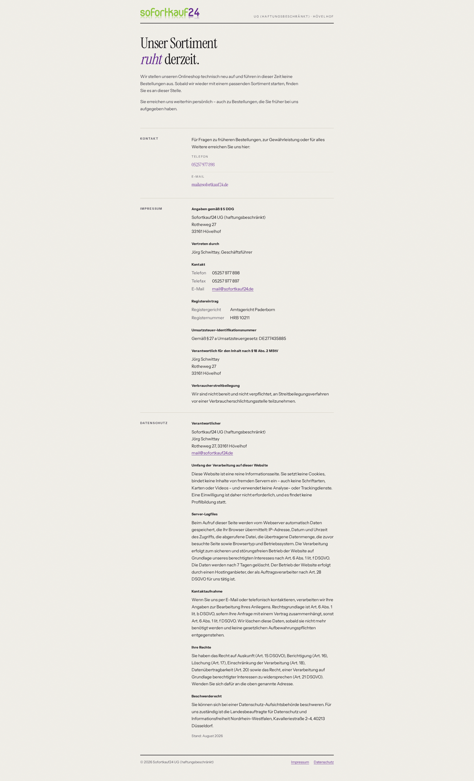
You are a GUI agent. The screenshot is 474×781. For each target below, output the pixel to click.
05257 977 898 (203, 164)
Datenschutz (324, 762)
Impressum (300, 762)
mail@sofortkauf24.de (210, 184)
